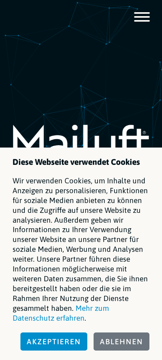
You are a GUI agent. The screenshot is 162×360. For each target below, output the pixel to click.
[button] (142, 17)
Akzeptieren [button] (54, 341)
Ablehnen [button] (121, 341)
